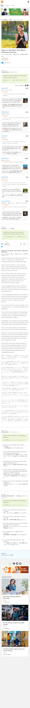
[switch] (2, 62)
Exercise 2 (3, 227)
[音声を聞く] (7, 88)
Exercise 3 (3, 430)
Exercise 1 (3, 70)
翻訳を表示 (8, 62)
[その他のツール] (27, 244)
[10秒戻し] (20, 244)
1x (24, 244)
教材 (13, 5)
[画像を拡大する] (15, 34)
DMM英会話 (4, 19)
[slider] (1, 246)
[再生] (2, 244)
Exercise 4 (3, 494)
